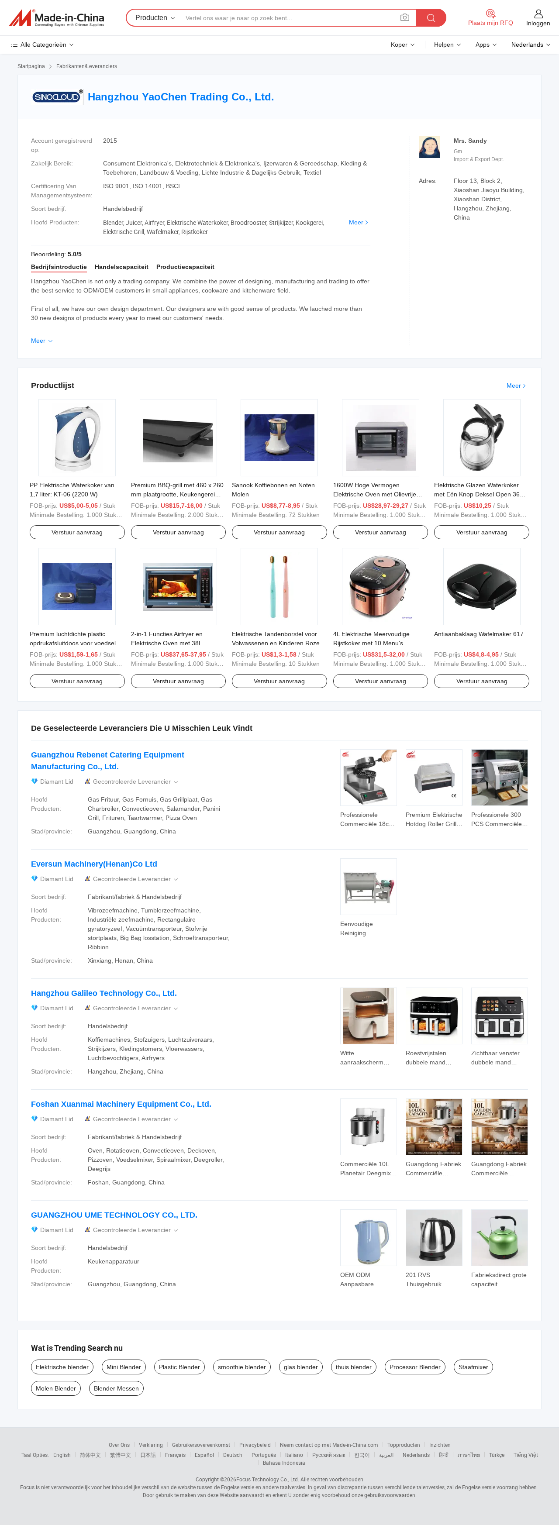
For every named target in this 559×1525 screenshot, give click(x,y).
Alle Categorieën (43, 44)
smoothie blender (242, 1366)
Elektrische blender (62, 1366)
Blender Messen (116, 1388)
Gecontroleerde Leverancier (136, 781)
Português (264, 1454)
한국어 (362, 1454)
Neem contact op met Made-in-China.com (329, 1444)
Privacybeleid (255, 1444)
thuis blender (354, 1366)
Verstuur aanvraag (77, 532)
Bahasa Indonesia (284, 1462)
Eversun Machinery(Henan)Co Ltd (94, 864)
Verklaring (151, 1444)
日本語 (148, 1454)
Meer (356, 222)
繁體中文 (120, 1454)
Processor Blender (415, 1366)
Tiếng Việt (526, 1454)
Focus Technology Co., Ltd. (267, 1479)
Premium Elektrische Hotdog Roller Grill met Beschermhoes (434, 824)
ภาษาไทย (469, 1454)
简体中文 (90, 1454)
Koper (399, 44)
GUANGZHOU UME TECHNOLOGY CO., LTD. (114, 1215)
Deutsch (232, 1454)
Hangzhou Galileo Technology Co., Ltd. (104, 993)
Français (175, 1454)
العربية (386, 1454)
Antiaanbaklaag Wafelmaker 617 (479, 633)
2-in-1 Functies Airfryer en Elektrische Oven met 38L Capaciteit (167, 643)
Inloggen (538, 23)
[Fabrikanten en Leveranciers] (56, 18)
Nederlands (416, 1454)
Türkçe (496, 1454)
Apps (483, 44)
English (62, 1454)
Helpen (444, 44)
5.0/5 (75, 254)
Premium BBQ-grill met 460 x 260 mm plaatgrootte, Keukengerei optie (177, 494)
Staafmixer (473, 1366)
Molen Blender (56, 1388)
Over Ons (119, 1444)
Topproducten (403, 1444)
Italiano (294, 1454)
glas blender (301, 1366)
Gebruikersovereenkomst (201, 1444)
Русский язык (328, 1454)
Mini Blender (124, 1366)
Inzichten (440, 1444)
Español (204, 1454)
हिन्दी (444, 1454)
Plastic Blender (179, 1366)
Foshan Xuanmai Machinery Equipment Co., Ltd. (121, 1104)
